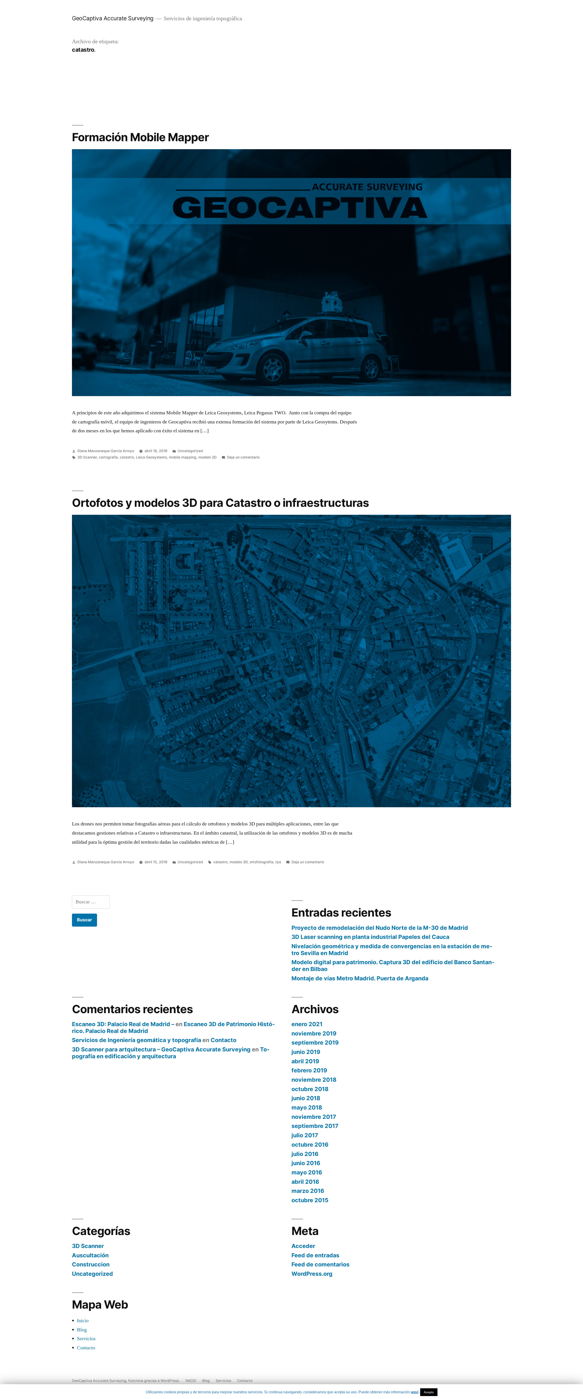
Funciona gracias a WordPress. (154, 1381)
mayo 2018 (307, 1107)
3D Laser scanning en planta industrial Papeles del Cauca (370, 936)
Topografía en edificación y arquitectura (171, 1053)
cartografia (108, 457)
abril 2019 (305, 1061)
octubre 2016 (310, 1144)
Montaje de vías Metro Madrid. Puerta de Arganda (360, 978)
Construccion (91, 1264)
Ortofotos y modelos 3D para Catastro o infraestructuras (220, 503)
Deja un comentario (243, 457)
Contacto (223, 1040)
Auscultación (90, 1255)
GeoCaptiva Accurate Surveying (112, 18)
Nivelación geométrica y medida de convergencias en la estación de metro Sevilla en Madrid (392, 949)
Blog (82, 1330)
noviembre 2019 (314, 1033)
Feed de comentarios (321, 1264)
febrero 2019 (309, 1070)
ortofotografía (261, 862)
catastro (127, 457)
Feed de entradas (315, 1255)
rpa (278, 862)
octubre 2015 (310, 1200)
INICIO (191, 1381)
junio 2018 (306, 1098)
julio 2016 (305, 1153)
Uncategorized (190, 451)
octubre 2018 (310, 1089)
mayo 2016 (307, 1172)
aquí (414, 1392)
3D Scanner (87, 457)
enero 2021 (307, 1024)
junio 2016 (306, 1163)
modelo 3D (207, 457)
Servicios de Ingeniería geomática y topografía (136, 1040)
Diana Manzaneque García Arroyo (105, 451)
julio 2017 (305, 1135)
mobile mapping (182, 457)
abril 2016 (305, 1181)
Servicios (86, 1338)
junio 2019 (306, 1051)
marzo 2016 (308, 1190)
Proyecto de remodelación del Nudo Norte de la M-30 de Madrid (380, 927)
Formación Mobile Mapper (140, 137)
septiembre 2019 (315, 1042)
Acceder (303, 1246)
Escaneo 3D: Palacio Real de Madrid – (123, 1024)
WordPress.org (312, 1273)
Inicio (83, 1320)
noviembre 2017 (314, 1116)
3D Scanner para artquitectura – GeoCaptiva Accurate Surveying (161, 1049)
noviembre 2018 (314, 1079)
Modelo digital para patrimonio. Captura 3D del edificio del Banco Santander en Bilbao (393, 965)
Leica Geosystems (151, 457)
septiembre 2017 (315, 1125)
